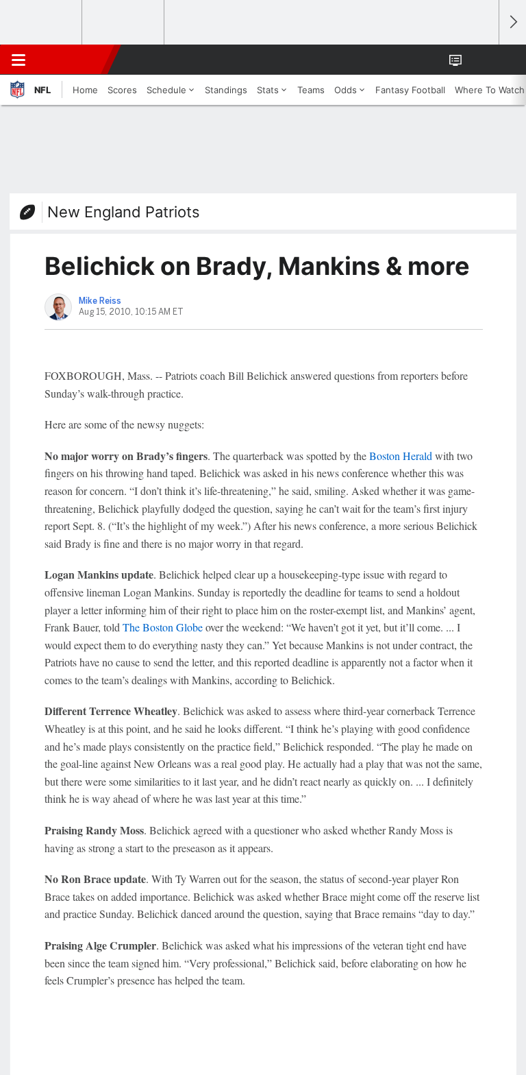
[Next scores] (512, 22)
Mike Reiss (100, 301)
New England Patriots (123, 212)
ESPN (73, 60)
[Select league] (42, 22)
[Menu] (18, 60)
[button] (480, 60)
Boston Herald (400, 455)
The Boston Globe (163, 627)
